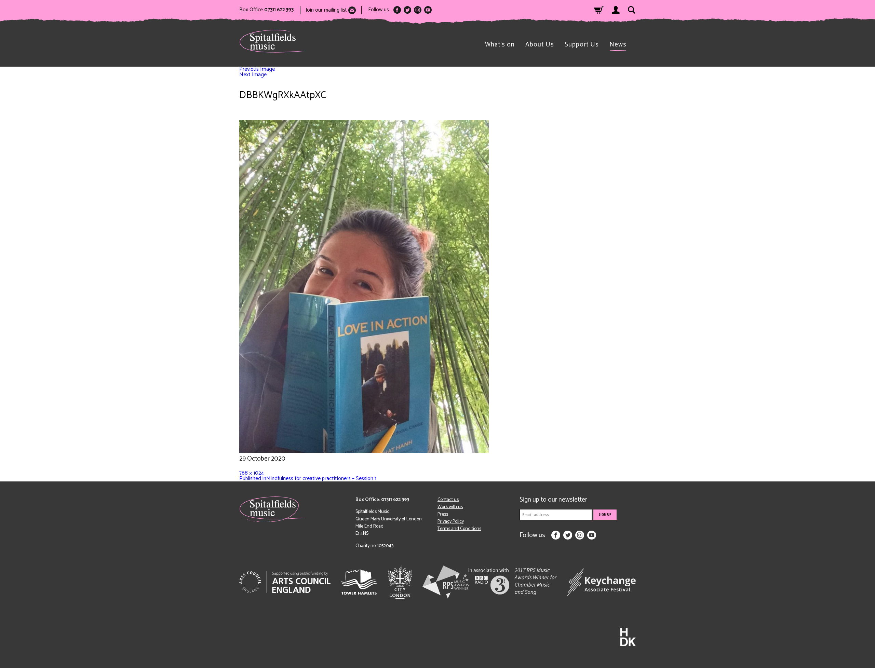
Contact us (448, 500)
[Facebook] (397, 10)
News (618, 44)
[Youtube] (428, 10)
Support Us (582, 44)
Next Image (253, 74)
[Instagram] (418, 10)
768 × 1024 (251, 473)
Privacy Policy (451, 522)
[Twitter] (407, 10)
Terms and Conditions (459, 529)
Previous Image (257, 69)
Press (443, 514)
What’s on (500, 44)
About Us (539, 44)
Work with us (450, 507)
